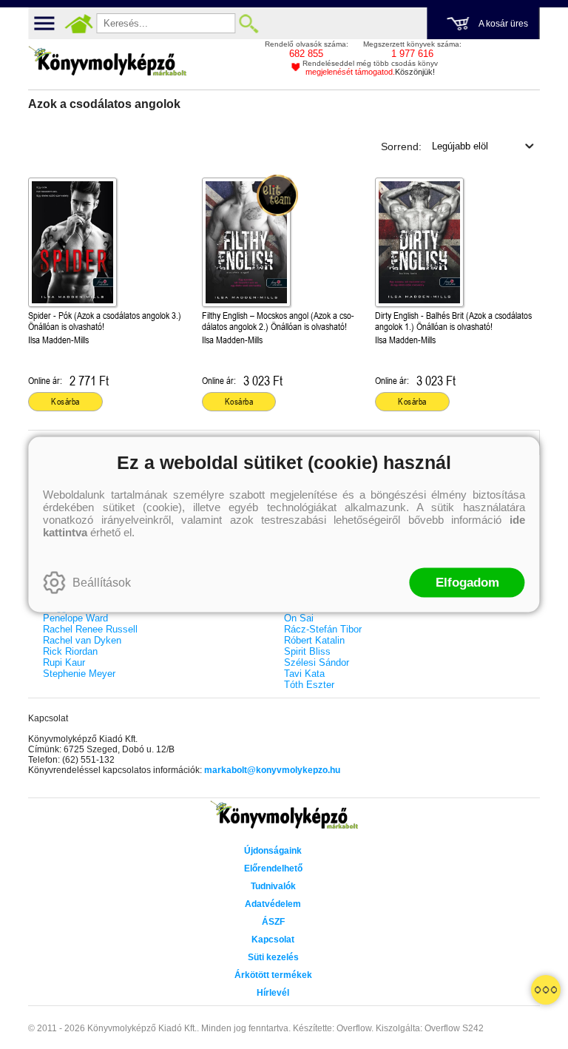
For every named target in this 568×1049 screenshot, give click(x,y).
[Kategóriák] (546, 990)
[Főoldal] (78, 23)
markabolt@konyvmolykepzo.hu (272, 770)
